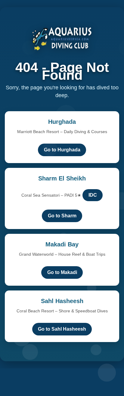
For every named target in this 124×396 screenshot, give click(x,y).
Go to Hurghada (62, 149)
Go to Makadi (62, 272)
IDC (92, 195)
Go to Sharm (62, 215)
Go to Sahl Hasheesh (62, 329)
